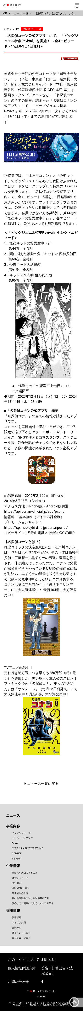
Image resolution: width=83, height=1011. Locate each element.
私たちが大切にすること (24, 872)
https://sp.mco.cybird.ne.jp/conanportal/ (36, 527)
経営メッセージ (20, 878)
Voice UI (16, 858)
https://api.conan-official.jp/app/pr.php (34, 511)
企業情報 (13, 866)
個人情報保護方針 (22, 968)
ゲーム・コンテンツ (22, 838)
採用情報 (13, 910)
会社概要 (16, 883)
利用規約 (48, 959)
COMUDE (17, 853)
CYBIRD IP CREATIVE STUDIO (27, 848)
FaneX (15, 843)
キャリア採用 (19, 922)
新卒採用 (16, 917)
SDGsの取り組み (20, 888)
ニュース (13, 815)
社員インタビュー (21, 932)
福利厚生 (16, 927)
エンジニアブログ (21, 938)
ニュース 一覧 (19, 13)
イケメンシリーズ (21, 833)
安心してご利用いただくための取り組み (33, 903)
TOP (4, 13)
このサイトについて (23, 959)
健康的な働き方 (20, 893)
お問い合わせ (18, 982)
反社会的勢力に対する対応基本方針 (30, 898)
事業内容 (13, 826)
